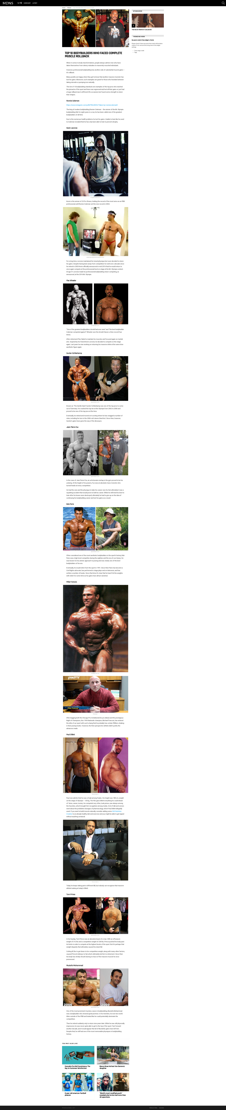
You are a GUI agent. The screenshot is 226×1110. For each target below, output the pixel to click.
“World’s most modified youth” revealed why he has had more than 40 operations (113, 1095)
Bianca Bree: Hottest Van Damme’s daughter (112, 1067)
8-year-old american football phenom (75, 1094)
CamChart (27, 3)
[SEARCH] (223, 3)
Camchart (161, 1107)
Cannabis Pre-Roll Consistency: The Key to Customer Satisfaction (77, 1067)
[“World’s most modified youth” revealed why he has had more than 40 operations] (113, 1082)
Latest (34, 3)
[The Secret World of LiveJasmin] (148, 21)
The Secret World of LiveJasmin (142, 30)
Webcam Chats (153, 1107)
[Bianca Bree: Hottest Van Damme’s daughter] (113, 1055)
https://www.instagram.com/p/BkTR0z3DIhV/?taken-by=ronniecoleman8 (92, 105)
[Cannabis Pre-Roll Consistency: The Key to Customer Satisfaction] (78, 1055)
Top (19, 3)
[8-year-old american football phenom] (78, 1082)
